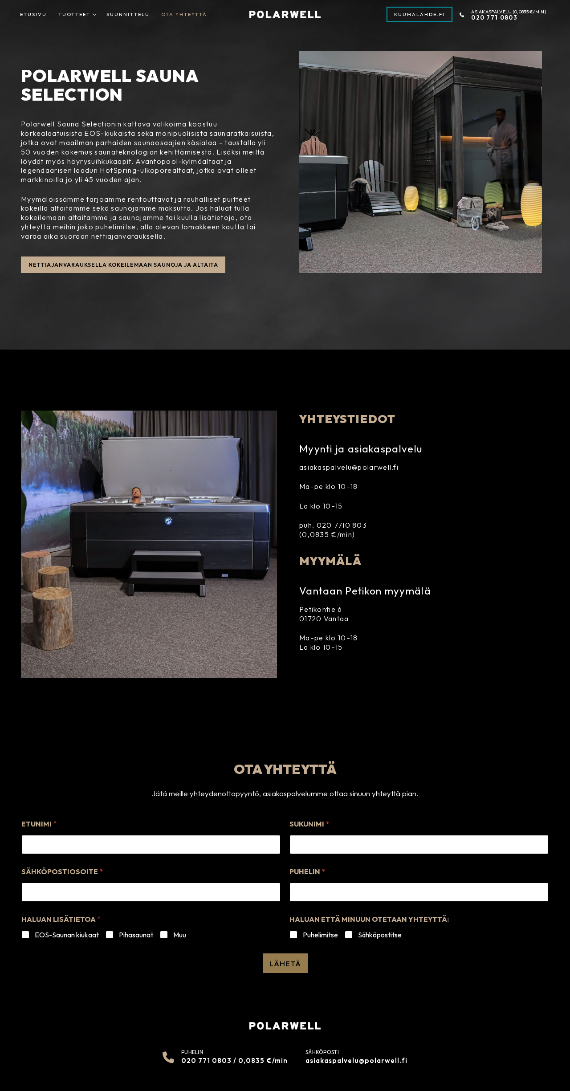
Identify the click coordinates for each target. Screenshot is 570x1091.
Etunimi (39, 824)
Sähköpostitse (380, 934)
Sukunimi (309, 824)
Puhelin (307, 871)
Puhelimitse (320, 934)
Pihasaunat (136, 934)
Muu (179, 934)
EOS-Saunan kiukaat (67, 934)
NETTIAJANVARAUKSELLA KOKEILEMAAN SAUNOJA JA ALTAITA (123, 264)
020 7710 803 (342, 525)
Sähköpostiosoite (62, 871)
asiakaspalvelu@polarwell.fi (349, 467)
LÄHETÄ (285, 963)
